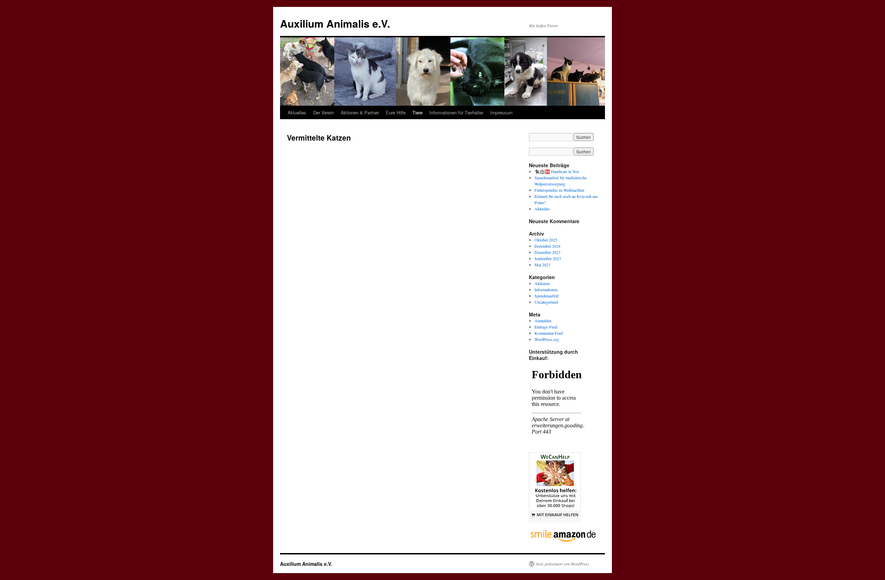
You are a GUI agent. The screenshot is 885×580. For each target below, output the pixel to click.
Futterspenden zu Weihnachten (559, 190)
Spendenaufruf (546, 295)
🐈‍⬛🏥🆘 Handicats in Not (556, 171)
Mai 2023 (542, 264)
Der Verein (323, 112)
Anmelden (542, 320)
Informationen (546, 289)
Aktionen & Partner (360, 112)
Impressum (501, 112)
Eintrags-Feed (545, 327)
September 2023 (547, 258)
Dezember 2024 (547, 246)
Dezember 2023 (547, 252)
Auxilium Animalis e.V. (335, 23)
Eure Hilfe (396, 112)
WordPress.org (546, 339)
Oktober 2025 (545, 240)
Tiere (417, 112)
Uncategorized (546, 302)
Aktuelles (297, 112)
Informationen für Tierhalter (456, 112)
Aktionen (542, 283)
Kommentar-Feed (548, 333)
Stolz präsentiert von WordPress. (563, 564)
